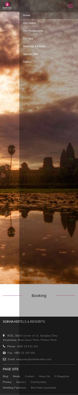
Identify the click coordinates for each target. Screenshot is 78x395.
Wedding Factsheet (14, 387)
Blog (5, 376)
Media (16, 376)
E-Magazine (62, 376)
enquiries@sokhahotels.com (33, 359)
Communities (38, 381)
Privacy (7, 381)
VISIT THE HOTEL (39, 154)
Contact (29, 376)
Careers (21, 381)
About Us (44, 376)
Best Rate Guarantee (43, 387)
